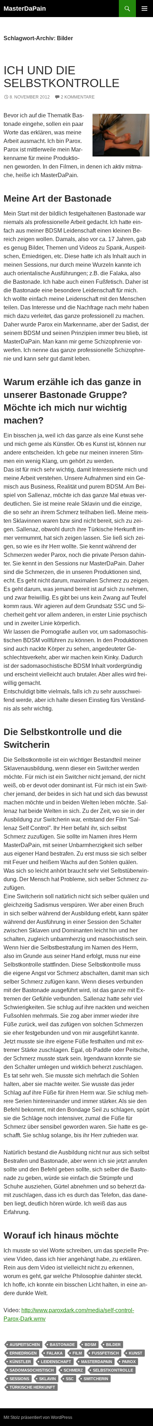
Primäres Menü (144, 8)
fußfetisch (105, 1353)
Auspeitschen (25, 1344)
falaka (55, 1353)
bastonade (62, 1344)
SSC (70, 1379)
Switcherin (96, 1379)
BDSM (90, 1344)
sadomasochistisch (32, 1370)
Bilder (113, 1344)
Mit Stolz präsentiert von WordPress (38, 1417)
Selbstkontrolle (113, 1370)
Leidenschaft (56, 1362)
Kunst (135, 1353)
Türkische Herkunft (32, 1387)
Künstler (20, 1362)
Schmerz (73, 1370)
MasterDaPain (25, 8)
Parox (129, 1362)
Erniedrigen (23, 1353)
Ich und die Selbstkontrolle (62, 77)
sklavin (47, 1379)
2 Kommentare (78, 97)
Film (77, 1353)
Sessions (19, 1379)
